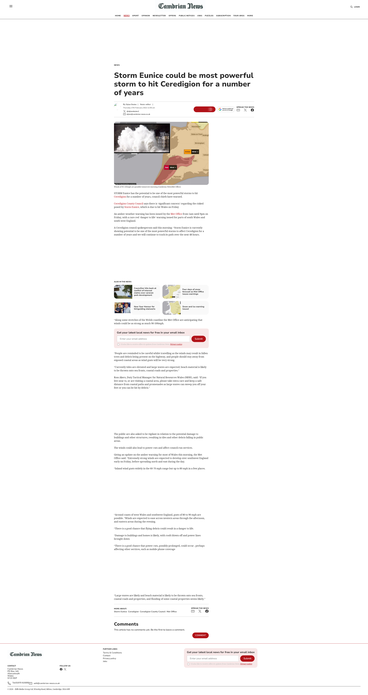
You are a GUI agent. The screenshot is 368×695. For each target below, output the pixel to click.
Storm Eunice (131, 207)
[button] (10, 6)
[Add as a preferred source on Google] (226, 109)
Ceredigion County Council (128, 203)
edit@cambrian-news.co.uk (47, 683)
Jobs (105, 661)
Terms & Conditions (112, 652)
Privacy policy (109, 658)
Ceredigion (120, 196)
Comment (200, 635)
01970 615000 (22, 683)
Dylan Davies (131, 104)
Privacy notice (176, 344)
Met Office (176, 213)
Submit (199, 338)
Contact (106, 655)
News (117, 65)
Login (357, 7)
